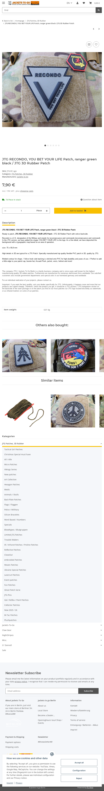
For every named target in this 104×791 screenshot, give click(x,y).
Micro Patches (10, 464)
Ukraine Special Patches (15, 570)
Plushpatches (10, 620)
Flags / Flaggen (11, 504)
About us (42, 705)
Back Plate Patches (12, 499)
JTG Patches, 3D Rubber (22, 174)
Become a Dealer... (46, 715)
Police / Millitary (11, 509)
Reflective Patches (12, 550)
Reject (79, 778)
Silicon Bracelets (11, 514)
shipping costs (26, 191)
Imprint (10, 783)
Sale (4, 650)
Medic (7, 489)
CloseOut (8, 555)
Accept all (79, 762)
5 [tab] (56, 145)
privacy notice (21, 681)
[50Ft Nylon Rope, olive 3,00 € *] (24, 408)
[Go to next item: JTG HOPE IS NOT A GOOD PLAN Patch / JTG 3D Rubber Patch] (99, 29)
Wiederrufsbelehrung (80, 710)
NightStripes (8, 635)
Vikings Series (10, 469)
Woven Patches (11, 565)
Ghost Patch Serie (12, 590)
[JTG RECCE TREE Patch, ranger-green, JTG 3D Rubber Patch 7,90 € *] (24, 353)
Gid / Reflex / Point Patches (16, 600)
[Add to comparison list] (89, 44)
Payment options (13, 742)
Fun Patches (9, 585)
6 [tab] (59, 145)
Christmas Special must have (17, 454)
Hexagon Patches (12, 484)
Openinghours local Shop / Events (50, 721)
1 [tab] (45, 145)
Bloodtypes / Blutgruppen (16, 529)
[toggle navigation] (3, 1)
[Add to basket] (4, 37)
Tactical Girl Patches (13, 449)
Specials (8, 524)
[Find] (99, 10)
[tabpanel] (52, 89)
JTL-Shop (90, 787)
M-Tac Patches (10, 615)
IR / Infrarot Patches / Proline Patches (21, 544)
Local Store (43, 710)
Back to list (8, 21)
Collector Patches (12, 605)
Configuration (79, 770)
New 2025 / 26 (10, 610)
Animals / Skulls (11, 494)
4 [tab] (53, 145)
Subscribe (88, 691)
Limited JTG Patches (13, 534)
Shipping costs (12, 747)
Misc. (4, 640)
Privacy (19, 783)
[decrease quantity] (5, 210)
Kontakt (73, 705)
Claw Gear (6, 630)
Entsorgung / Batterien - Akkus (84, 725)
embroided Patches (13, 560)
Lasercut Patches (12, 575)
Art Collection (10, 479)
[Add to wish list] (96, 44)
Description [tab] (8, 222)
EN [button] (68, 2)
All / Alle (8, 459)
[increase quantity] (47, 210)
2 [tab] (48, 145)
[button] (77, 3)
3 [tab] (50, 145)
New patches (10, 474)
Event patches (10, 580)
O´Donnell (7, 645)
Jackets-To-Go (8, 625)
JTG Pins (8, 595)
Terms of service (77, 720)
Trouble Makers (11, 539)
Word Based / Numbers (15, 519)
